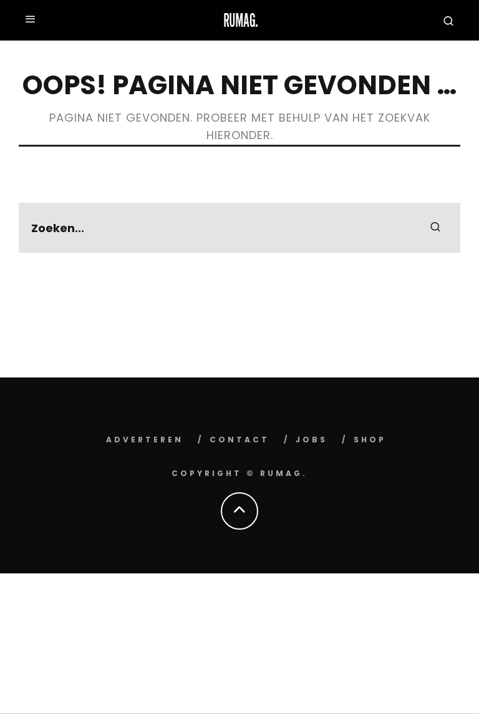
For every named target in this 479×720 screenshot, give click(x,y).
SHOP (370, 439)
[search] (435, 228)
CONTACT (239, 439)
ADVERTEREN (144, 439)
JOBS (311, 439)
